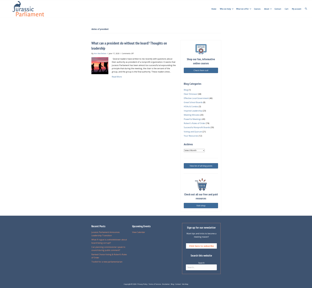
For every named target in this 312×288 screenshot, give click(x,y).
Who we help (225, 8)
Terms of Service (155, 284)
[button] (232, 8)
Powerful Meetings (192, 119)
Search (201, 262)
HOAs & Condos (191, 106)
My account (296, 8)
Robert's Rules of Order (194, 123)
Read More (117, 76)
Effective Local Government (196, 98)
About (266, 8)
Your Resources (191, 135)
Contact (277, 8)
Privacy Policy (142, 284)
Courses (257, 8)
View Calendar (138, 232)
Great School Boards (193, 102)
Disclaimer (166, 284)
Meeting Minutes (192, 115)
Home (213, 8)
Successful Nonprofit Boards (197, 127)
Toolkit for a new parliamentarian (106, 261)
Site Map (185, 284)
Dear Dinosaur (190, 94)
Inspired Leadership (193, 110)
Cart (286, 8)
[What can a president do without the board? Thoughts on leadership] (99, 65)
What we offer (242, 8)
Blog (186, 90)
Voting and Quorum (193, 131)
